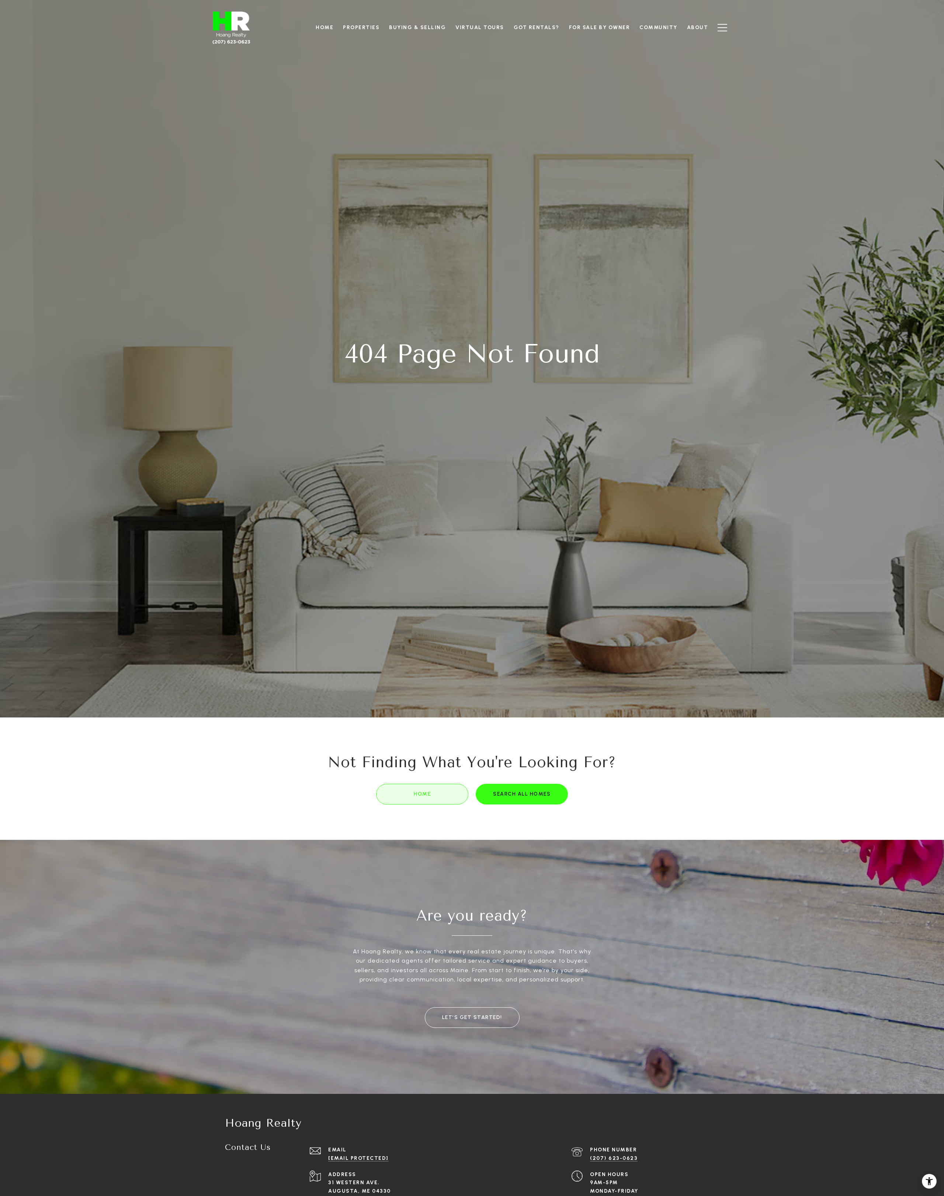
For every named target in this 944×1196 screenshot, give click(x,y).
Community (658, 27)
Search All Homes (522, 794)
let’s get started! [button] (472, 1017)
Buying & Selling (417, 27)
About (697, 27)
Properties (361, 27)
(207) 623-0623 (614, 1158)
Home (422, 794)
